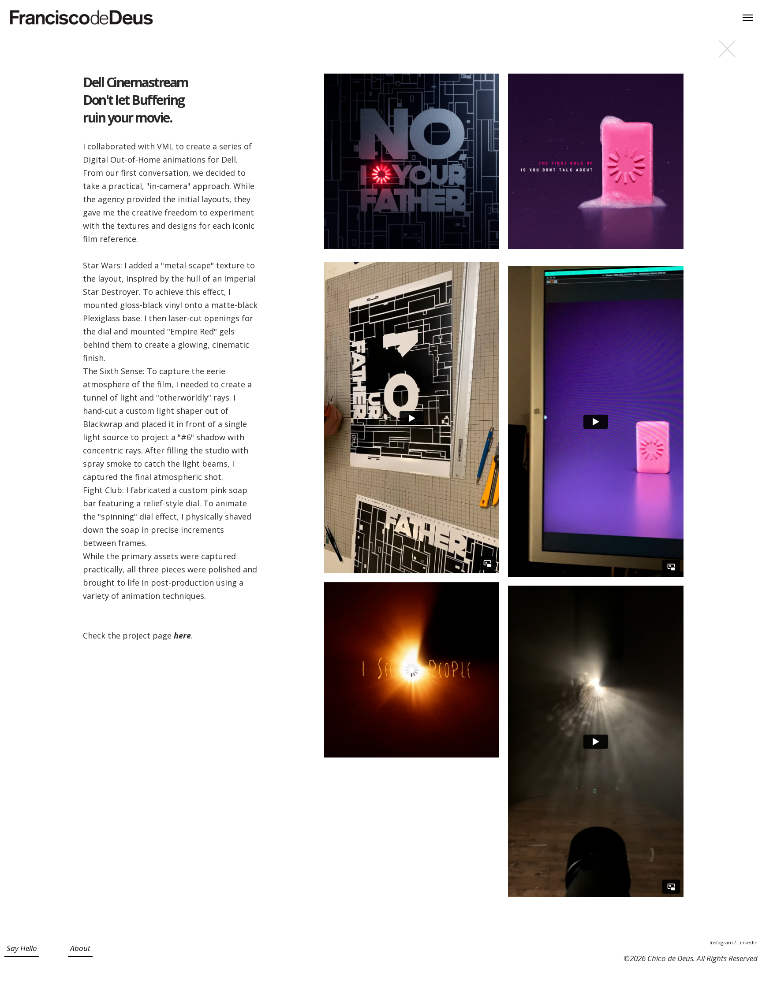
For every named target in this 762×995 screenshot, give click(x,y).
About (80, 948)
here (182, 635)
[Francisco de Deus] (81, 17)
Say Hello (22, 948)
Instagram (722, 942)
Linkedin (747, 942)
